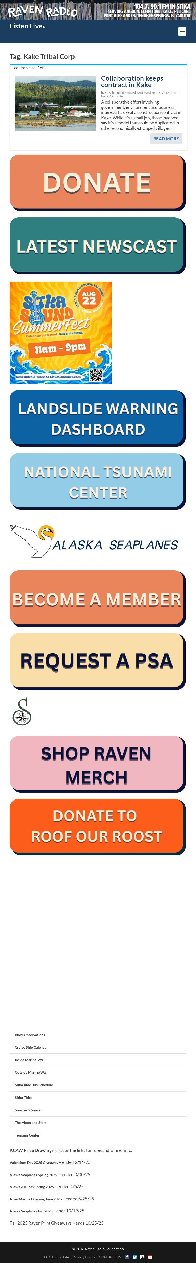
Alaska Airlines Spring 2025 (32, 1187)
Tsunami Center (27, 1135)
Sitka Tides (23, 1097)
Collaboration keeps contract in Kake (132, 81)
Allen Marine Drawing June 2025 (36, 1199)
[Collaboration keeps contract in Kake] (55, 103)
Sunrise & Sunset (28, 1110)
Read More (166, 138)
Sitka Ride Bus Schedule (34, 1085)
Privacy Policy (83, 1257)
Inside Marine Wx (29, 1060)
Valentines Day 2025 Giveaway (34, 1162)
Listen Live (26, 26)
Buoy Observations (30, 1035)
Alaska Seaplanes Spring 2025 (33, 1175)
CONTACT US (110, 1257)
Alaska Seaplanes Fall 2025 (31, 1211)
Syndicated (117, 96)
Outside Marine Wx (30, 1072)
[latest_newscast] (98, 273)
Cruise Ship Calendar (31, 1047)
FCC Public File (56, 1257)
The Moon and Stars (30, 1122)
